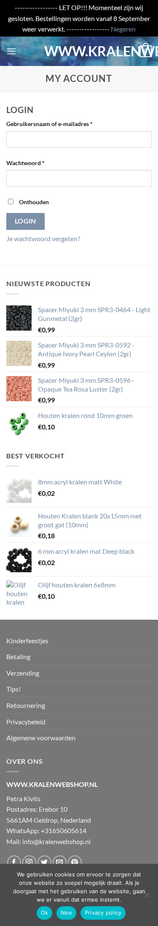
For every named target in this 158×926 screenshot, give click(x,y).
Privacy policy (103, 912)
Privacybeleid (26, 722)
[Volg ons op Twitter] (44, 862)
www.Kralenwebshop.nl (79, 51)
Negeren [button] (123, 29)
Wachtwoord (34, 162)
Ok (44, 912)
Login (25, 221)
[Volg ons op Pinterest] (75, 862)
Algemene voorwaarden (40, 738)
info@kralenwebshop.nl (56, 841)
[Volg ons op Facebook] (14, 862)
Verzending (22, 673)
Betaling (18, 656)
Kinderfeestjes (27, 641)
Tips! (13, 689)
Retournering (25, 705)
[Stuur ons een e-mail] (60, 862)
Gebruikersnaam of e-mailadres (58, 123)
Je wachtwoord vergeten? (43, 238)
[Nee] (147, 897)
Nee (66, 912)
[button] (11, 51)
